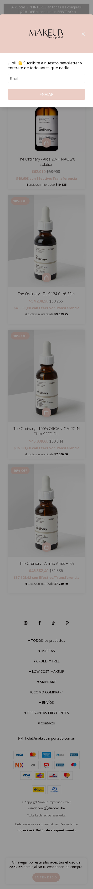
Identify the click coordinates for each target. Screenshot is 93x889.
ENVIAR (46, 94)
